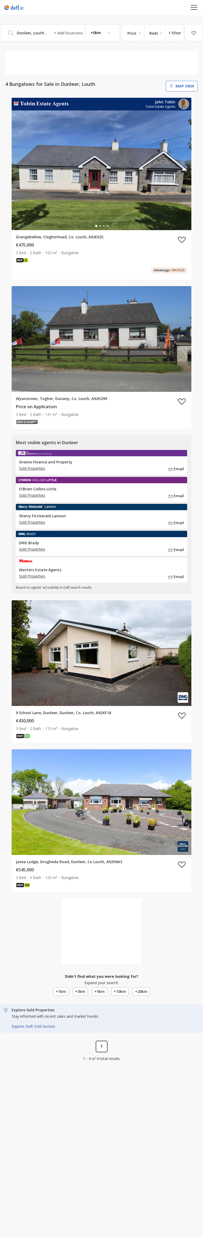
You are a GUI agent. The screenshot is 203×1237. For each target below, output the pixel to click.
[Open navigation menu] (194, 7)
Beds (153, 33)
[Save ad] (182, 239)
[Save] (194, 33)
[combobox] (60, 32)
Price (131, 33)
